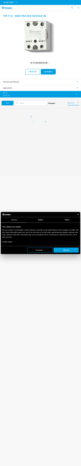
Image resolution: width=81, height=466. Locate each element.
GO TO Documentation (39, 63)
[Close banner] (78, 214)
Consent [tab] (14, 220)
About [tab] (67, 220)
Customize (39, 250)
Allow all (66, 250)
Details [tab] (40, 220)
